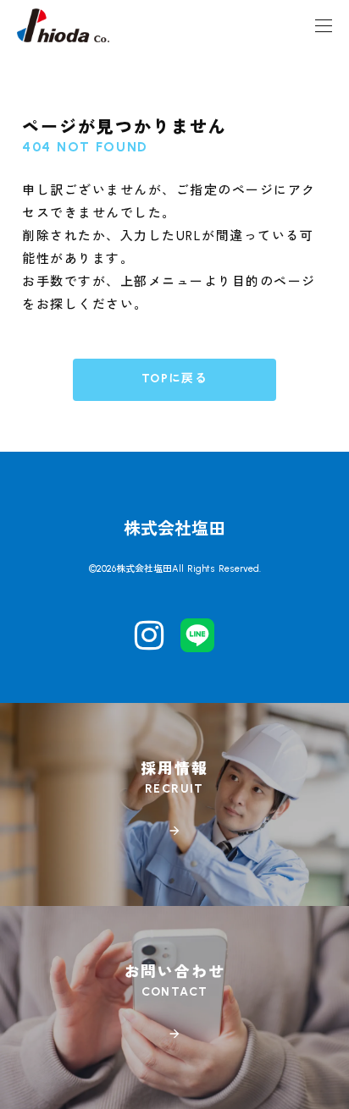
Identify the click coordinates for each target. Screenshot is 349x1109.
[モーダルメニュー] (323, 25)
